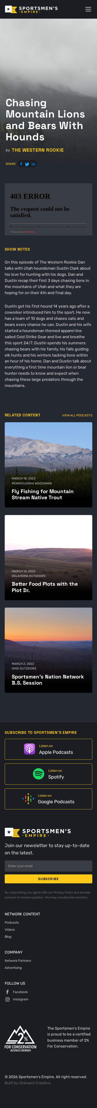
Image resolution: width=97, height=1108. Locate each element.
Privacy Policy (64, 892)
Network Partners (18, 960)
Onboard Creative (34, 1083)
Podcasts (12, 922)
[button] (87, 9)
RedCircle (29, 232)
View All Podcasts (77, 415)
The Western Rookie (38, 150)
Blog (8, 936)
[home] (38, 9)
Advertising (13, 968)
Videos (10, 929)
